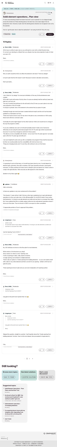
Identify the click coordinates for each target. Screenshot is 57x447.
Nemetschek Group (36, 445)
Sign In (54, 2)
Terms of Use (26, 443)
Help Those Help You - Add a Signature (25, 234)
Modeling (7, 392)
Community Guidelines (37, 443)
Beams (13, 34)
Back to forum (9, 377)
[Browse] (3, 3)
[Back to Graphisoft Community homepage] (10, 2)
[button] (40, 34)
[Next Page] (32, 358)
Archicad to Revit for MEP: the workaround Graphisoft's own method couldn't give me (14, 397)
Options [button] (53, 8)
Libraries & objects (9, 416)
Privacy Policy (17, 443)
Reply (51, 34)
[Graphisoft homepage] (50, 434)
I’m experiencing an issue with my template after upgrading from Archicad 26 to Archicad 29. (15, 412)
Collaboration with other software (13, 400)
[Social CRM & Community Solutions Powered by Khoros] (4, 438)
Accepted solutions (29, 377)
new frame (8, 419)
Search (45, 3)
